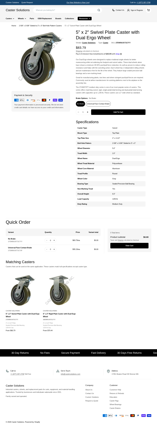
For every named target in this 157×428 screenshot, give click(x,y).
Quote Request (27, 2)
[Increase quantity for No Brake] (54, 240)
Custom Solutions (12, 2)
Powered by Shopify (32, 422)
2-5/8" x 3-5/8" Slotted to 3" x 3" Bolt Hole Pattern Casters (40, 26)
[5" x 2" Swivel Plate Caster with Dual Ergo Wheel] (23, 290)
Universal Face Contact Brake (98, 104)
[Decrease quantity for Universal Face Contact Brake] (47, 249)
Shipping (79, 51)
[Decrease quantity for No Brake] (47, 240)
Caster (105, 43)
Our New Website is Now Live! (78, 2)
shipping (120, 240)
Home (13, 26)
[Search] (98, 10)
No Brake (80, 104)
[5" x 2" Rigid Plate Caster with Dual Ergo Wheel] (60, 290)
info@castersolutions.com (70, 374)
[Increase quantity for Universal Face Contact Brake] (54, 249)
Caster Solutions (18, 10)
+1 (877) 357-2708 (143, 2)
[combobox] (67, 10)
